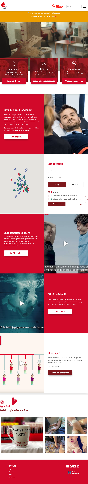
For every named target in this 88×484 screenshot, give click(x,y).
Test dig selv (16, 136)
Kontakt (11, 472)
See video (46, 214)
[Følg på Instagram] (71, 466)
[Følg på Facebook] (67, 466)
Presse (11, 475)
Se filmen (60, 311)
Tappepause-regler (74, 80)
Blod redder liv (57, 294)
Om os (11, 469)
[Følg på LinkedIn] (78, 466)
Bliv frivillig (12, 477)
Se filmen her (16, 253)
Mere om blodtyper (60, 372)
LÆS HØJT (78, 1)
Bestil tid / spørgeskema (44, 80)
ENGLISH (73, 1)
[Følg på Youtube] (74, 466)
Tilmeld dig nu (13, 80)
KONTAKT (83, 1)
